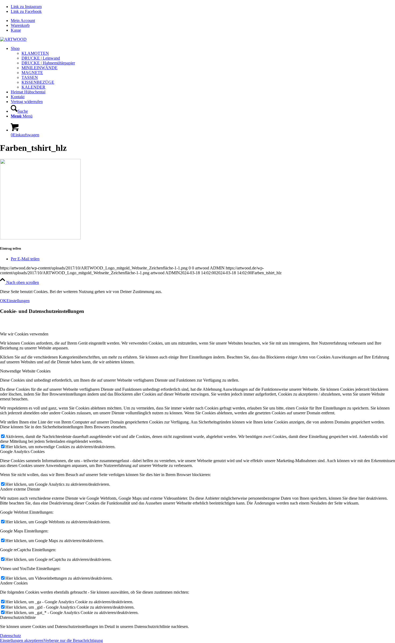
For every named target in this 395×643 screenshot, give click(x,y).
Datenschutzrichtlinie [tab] (18, 617)
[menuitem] (203, 20)
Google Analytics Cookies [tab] (22, 451)
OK (3, 300)
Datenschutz (10, 635)
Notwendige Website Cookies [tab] (25, 371)
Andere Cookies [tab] (14, 583)
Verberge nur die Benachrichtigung (73, 640)
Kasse (16, 30)
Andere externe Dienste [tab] (20, 489)
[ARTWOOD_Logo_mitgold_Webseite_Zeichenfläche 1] (13, 39)
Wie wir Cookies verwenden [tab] (24, 334)
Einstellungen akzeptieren (22, 640)
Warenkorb (20, 25)
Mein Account (23, 20)
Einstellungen (18, 300)
